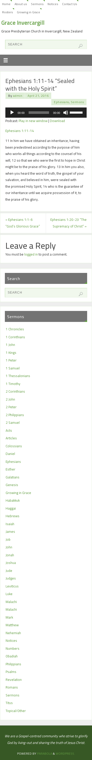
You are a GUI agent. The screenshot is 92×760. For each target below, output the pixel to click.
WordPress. (65, 753)
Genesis (12, 484)
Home (6, 4)
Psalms (11, 671)
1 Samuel (13, 368)
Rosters (7, 12)
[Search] (80, 46)
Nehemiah (13, 632)
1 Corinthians (15, 337)
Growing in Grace (28, 12)
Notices (53, 4)
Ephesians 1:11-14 (19, 130)
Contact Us (69, 4)
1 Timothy (13, 383)
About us (21, 4)
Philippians (13, 664)
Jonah (10, 555)
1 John (10, 344)
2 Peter (11, 406)
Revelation (14, 679)
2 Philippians (15, 414)
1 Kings (11, 352)
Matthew (12, 625)
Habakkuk (13, 500)
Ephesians (61, 102)
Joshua (11, 562)
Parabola (44, 753)
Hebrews (12, 515)
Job (8, 539)
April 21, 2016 (38, 95)
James (10, 531)
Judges (11, 578)
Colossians (14, 446)
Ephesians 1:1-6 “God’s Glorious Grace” (22, 223)
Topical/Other (16, 710)
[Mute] (65, 112)
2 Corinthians (15, 391)
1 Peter (11, 360)
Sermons (37, 4)
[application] (46, 112)
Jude (9, 570)
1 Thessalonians (18, 375)
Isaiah (10, 523)
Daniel (10, 453)
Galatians (12, 477)
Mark (9, 617)
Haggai (11, 508)
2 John (10, 399)
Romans (12, 687)
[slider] (77, 112)
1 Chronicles (15, 329)
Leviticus (12, 586)
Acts (9, 430)
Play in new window (33, 120)
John (9, 547)
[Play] (12, 112)
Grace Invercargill (22, 23)
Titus (9, 702)
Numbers (12, 648)
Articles (11, 438)
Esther (10, 469)
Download (57, 120)
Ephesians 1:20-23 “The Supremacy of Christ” (68, 223)
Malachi (11, 601)
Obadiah (12, 656)
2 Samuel (13, 422)
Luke (9, 593)
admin (17, 95)
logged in (31, 254)
